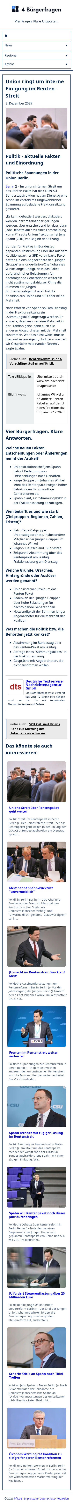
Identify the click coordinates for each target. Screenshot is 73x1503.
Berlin (10, 186)
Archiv (9, 64)
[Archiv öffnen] (66, 64)
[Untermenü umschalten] (66, 45)
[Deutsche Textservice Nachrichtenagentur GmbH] (17, 687)
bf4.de (18, 1498)
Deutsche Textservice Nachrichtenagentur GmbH (44, 684)
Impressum (31, 1498)
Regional (10, 55)
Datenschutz (47, 1498)
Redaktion (63, 1498)
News (8, 45)
